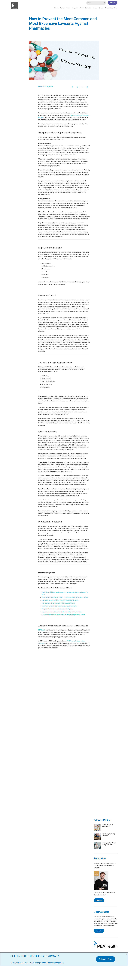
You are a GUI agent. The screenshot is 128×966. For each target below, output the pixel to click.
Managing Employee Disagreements (109, 844)
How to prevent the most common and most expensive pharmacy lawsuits (63, 614)
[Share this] (72, 87)
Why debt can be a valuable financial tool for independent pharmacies (62, 612)
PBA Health (41, 630)
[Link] (14, 5)
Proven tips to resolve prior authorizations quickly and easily (59, 606)
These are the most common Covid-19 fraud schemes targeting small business (65, 597)
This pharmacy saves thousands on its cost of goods (57, 609)
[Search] (104, 3)
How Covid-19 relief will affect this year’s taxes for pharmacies (60, 600)
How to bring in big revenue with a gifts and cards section (58, 603)
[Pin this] (87, 87)
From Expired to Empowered (107, 826)
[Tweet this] (77, 87)
